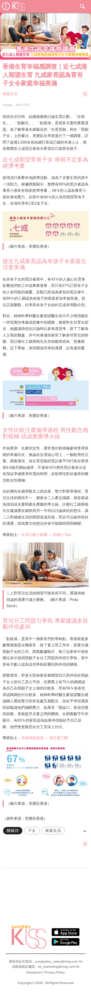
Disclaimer (34, 972)
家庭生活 (10, 94)
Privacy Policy (55, 972)
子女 (32, 831)
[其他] (85, 96)
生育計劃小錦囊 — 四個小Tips (46, 535)
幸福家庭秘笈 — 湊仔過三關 (44, 738)
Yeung (7, 105)
